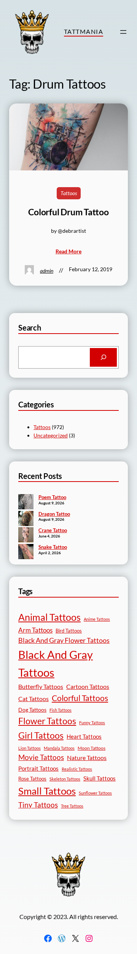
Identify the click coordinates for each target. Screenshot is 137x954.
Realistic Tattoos (77, 768)
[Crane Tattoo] (25, 535)
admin (46, 270)
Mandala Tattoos (59, 748)
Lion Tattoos (29, 748)
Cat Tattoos (33, 698)
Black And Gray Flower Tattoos (64, 640)
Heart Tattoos (84, 736)
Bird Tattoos (69, 631)
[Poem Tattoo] (25, 502)
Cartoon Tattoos (87, 686)
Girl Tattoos (41, 735)
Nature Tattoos (87, 757)
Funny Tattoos (92, 722)
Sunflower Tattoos (95, 792)
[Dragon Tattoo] (25, 519)
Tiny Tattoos (38, 804)
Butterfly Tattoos (40, 686)
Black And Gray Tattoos (55, 663)
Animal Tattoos (49, 617)
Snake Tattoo (52, 547)
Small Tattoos (47, 791)
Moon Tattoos (91, 748)
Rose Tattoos (32, 779)
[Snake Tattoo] (25, 552)
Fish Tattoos (60, 710)
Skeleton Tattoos (64, 778)
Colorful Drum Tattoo (68, 212)
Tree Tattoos (72, 805)
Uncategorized (50, 435)
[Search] (103, 357)
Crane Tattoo (52, 530)
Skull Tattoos (99, 778)
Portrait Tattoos (38, 768)
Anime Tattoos (97, 619)
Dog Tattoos (32, 709)
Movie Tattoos (41, 757)
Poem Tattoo (52, 497)
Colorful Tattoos (80, 698)
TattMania (83, 31)
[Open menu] (123, 32)
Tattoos (69, 193)
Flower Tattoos (47, 721)
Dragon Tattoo (54, 514)
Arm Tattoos (35, 630)
